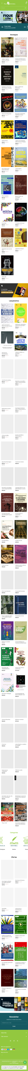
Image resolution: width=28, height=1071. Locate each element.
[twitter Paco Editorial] (17, 1040)
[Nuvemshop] (14, 1063)
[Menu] (2, 3)
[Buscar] (25, 8)
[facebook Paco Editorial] (14, 1040)
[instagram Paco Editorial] (10, 1040)
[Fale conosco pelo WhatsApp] (25, 1062)
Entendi (21, 1068)
